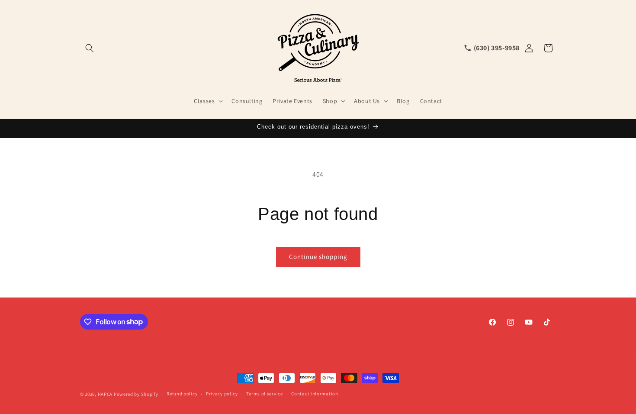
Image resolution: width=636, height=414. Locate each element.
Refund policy (182, 394)
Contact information (314, 394)
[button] (89, 48)
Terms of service (264, 394)
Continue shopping (318, 256)
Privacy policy (222, 394)
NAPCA (105, 394)
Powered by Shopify (136, 394)
